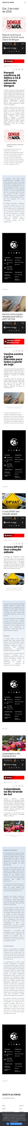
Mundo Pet (17, 264)
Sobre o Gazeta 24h (17, 279)
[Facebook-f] (9, 51)
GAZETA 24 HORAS (8, 2)
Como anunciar (18, 274)
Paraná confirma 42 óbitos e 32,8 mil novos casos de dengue (13, 37)
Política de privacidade (7, 275)
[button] (13, 69)
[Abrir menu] (25, 2)
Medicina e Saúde (19, 262)
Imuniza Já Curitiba (18, 423)
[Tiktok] (19, 51)
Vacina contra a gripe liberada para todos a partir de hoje (12, 316)
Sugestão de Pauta (7, 278)
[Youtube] (16, 51)
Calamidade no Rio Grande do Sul (11, 754)
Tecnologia (17, 260)
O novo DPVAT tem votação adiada (11, 512)
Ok (8, 1123)
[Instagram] (12, 51)
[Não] (26, 1119)
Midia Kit (17, 277)
